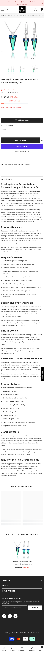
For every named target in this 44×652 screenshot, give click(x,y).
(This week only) (22, 4)
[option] (22, 39)
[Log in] (35, 10)
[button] (37, 58)
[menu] (2, 9)
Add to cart (20, 140)
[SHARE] (41, 140)
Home (2, 15)
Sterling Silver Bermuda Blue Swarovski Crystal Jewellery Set (22, 563)
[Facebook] (4, 616)
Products (9, 15)
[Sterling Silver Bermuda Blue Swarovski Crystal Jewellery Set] (22, 549)
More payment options (22, 151)
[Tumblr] (10, 616)
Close (42, 3)
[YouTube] (15, 616)
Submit (35, 608)
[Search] (8, 9)
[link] (11, 521)
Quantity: (4, 129)
